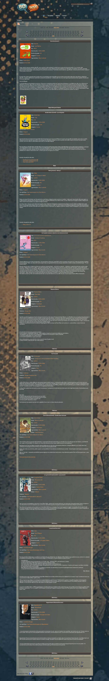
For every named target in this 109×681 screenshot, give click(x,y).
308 (49, 31)
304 (39, 31)
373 (60, 34)
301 (31, 31)
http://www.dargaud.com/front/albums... (36, 192)
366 (44, 34)
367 (46, 34)
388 (48, 36)
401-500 (62, 27)
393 (61, 36)
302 (34, 31)
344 (38, 33)
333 (61, 32)
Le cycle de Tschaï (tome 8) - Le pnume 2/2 (54, 474)
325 (41, 32)
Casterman (25, 308)
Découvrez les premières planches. (28, 457)
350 (53, 33)
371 (56, 34)
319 (75, 31)
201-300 (51, 27)
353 (61, 33)
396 (68, 36)
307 (46, 31)
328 (49, 32)
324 (39, 32)
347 (46, 33)
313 (61, 31)
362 (34, 34)
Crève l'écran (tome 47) (28, 162)
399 (76, 36)
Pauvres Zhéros (55, 289)
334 (63, 32)
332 (58, 32)
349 (51, 33)
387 (45, 36)
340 (78, 32)
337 (71, 32)
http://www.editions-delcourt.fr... (34, 496)
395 (66, 36)
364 (39, 34)
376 (68, 34)
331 (56, 32)
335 (66, 32)
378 (72, 34)
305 (41, 31)
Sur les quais (54, 353)
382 (33, 36)
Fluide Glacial (26, 60)
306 (44, 31)
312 (59, 31)
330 (54, 32)
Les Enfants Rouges (28, 547)
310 (54, 31)
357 (71, 33)
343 (36, 33)
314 (63, 31)
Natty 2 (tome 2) (27, 224)
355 (66, 33)
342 (33, 33)
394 (63, 36)
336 (68, 32)
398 (73, 36)
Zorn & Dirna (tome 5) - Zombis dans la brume (54, 415)
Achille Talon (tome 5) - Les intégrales (54, 112)
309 (51, 31)
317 (71, 31)
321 (31, 32)
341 (31, 33)
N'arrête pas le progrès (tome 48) (30, 159)
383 (35, 36)
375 (65, 34)
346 (43, 33)
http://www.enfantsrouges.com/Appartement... (38, 624)
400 (78, 36)
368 (48, 34)
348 (48, 33)
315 (66, 31)
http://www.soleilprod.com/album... (35, 434)
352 (58, 33)
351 (56, 33)
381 (30, 36)
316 (68, 31)
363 (36, 34)
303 (36, 31)
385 (41, 36)
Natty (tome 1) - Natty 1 (55, 170)
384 (38, 36)
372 (58, 34)
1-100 (41, 27)
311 (56, 31)
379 (75, 34)
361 (31, 34)
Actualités (50, 15)
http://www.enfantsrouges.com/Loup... (36, 550)
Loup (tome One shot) (54, 528)
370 (53, 34)
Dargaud (25, 131)
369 (51, 34)
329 (51, 32)
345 (41, 33)
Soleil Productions (39, 432)
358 (73, 33)
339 (75, 32)
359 (76, 33)
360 (78, 33)
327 (46, 32)
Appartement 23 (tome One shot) (54, 602)
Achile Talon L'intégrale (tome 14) (30, 160)
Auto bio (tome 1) (54, 41)
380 (78, 34)
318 (73, 31)
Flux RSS (22, 24)
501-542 (67, 27)
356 (68, 33)
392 (58, 36)
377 (70, 34)
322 (33, 32)
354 (63, 33)
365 (41, 34)
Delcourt (37, 491)
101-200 (46, 27)
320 (78, 31)
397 (71, 36)
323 (36, 32)
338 (73, 32)
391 (56, 36)
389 (51, 36)
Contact (64, 15)
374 (63, 34)
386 (43, 36)
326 (44, 32)
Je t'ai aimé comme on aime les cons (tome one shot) (54, 233)
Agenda (58, 15)
